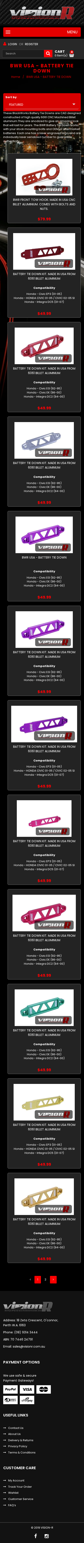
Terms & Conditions (22, 1453)
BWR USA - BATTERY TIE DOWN (44, 557)
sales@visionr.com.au (29, 1346)
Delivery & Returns (20, 1440)
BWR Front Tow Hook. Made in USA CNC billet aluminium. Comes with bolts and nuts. (44, 204)
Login (12, 44)
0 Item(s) (64, 53)
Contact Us (15, 1428)
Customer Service (20, 1499)
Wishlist (13, 1493)
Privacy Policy (17, 1446)
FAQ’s (12, 1505)
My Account (16, 1481)
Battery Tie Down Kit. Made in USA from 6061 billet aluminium (44, 276)
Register (31, 44)
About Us (14, 1434)
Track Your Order (20, 1487)
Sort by (11, 97)
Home (15, 77)
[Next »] (53, 1279)
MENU (72, 32)
